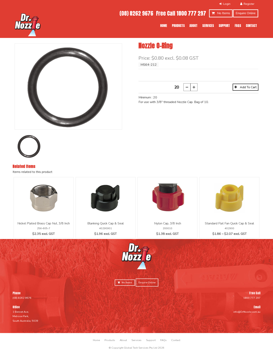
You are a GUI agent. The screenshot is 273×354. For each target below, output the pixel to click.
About (193, 25)
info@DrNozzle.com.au (246, 312)
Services (208, 25)
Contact (251, 25)
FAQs (238, 25)
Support (224, 25)
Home (163, 25)
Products (178, 25)
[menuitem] (96, 340)
